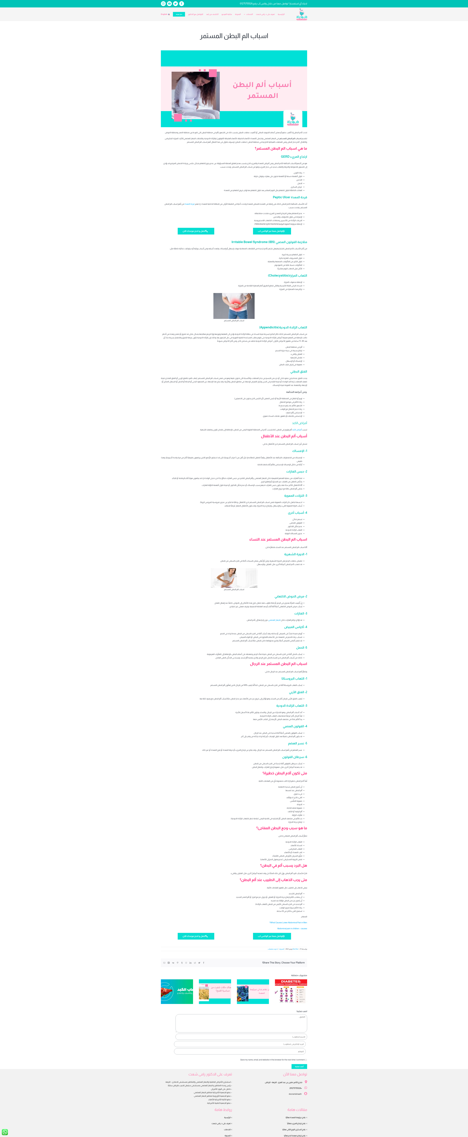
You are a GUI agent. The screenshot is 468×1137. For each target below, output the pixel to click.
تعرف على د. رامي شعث (221, 1123)
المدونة (281, 949)
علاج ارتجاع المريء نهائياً (296, 1123)
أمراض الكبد (297, 430)
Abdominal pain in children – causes (292, 929)
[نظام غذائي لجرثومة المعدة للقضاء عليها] (253, 991)
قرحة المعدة (190, 204)
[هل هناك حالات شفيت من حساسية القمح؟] (215, 991)
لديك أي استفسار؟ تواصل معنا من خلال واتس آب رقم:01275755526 (273, 3)
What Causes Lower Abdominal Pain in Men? (288, 923)
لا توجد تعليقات (273, 949)
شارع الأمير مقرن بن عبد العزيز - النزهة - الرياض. (283, 1082)
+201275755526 (295, 1088)
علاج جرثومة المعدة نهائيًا (296, 1117)
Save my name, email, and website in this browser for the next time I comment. (272, 1060)
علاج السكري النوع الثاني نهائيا (294, 1129)
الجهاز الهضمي (274, 620)
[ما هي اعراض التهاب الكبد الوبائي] (177, 991)
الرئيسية (227, 1117)
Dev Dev (295, 949)
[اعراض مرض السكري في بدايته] (291, 991)
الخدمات (227, 1129)
